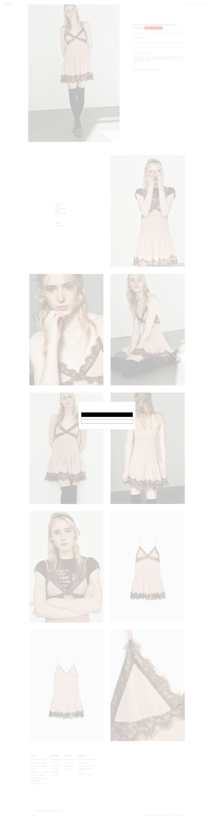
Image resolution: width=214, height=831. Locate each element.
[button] (107, 414)
